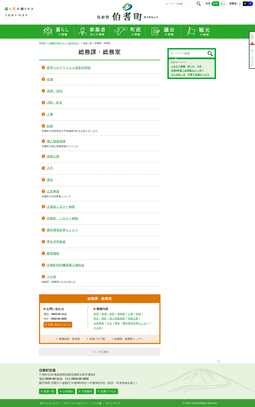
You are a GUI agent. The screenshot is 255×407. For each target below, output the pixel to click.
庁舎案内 (87, 391)
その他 (97, 328)
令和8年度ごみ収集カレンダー (187, 70)
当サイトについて (49, 403)
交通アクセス (108, 391)
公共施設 (68, 391)
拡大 (222, 3)
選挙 (117, 323)
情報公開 (133, 318)
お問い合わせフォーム (59, 324)
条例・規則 (107, 314)
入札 (109, 323)
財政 (138, 314)
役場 (96, 314)
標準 (215, 3)
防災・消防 (100, 318)
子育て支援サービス (198, 74)
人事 (130, 314)
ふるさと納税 (178, 66)
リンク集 (96, 403)
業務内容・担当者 (69, 338)
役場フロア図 (97, 338)
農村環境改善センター (136, 323)
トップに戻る (101, 351)
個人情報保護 (117, 318)
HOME (42, 43)
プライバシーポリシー (75, 403)
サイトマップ (113, 403)
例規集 (121, 314)
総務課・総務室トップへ (128, 338)
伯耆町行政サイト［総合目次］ (64, 43)
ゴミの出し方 (178, 74)
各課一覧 (87, 43)
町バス (191, 66)
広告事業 (99, 323)
